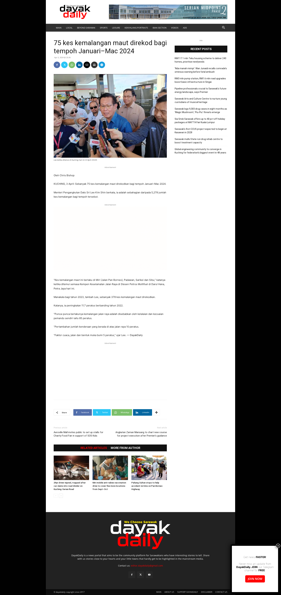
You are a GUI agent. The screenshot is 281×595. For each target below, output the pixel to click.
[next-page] (61, 496)
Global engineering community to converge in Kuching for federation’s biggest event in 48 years (200, 151)
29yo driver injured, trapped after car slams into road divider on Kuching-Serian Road (70, 485)
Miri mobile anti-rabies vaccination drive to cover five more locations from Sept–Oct (109, 485)
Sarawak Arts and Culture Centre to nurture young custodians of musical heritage (201, 100)
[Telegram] (102, 65)
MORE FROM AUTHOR (125, 447)
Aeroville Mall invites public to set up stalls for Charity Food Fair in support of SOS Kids (78, 434)
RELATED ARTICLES (93, 447)
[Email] (87, 65)
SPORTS (103, 27)
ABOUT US (169, 592)
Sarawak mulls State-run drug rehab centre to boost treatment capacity (199, 141)
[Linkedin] (79, 65)
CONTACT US (221, 592)
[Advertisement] (110, 369)
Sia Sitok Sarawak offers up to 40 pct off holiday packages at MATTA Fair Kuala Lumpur (200, 121)
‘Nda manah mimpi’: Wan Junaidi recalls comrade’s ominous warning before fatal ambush (201, 70)
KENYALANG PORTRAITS (136, 27)
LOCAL (69, 27)
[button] (223, 27)
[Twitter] (64, 65)
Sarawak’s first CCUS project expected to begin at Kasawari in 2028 (201, 131)
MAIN (58, 27)
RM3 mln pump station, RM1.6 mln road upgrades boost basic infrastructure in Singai (200, 80)
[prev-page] (56, 496)
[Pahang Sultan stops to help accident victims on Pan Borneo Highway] (149, 468)
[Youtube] (149, 575)
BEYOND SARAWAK (86, 27)
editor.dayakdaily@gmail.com (147, 565)
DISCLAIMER (206, 592)
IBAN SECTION (160, 27)
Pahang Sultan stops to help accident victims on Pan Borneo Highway (146, 485)
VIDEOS (174, 27)
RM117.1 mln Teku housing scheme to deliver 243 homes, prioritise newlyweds (200, 60)
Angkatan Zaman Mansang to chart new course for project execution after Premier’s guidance (141, 434)
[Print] (94, 65)
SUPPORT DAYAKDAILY (187, 592)
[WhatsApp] (72, 65)
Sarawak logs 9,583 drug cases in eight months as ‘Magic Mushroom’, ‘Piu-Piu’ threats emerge (201, 111)
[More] (156, 412)
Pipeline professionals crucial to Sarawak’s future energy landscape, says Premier (200, 90)
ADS (185, 27)
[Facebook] (57, 65)
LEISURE (116, 27)
